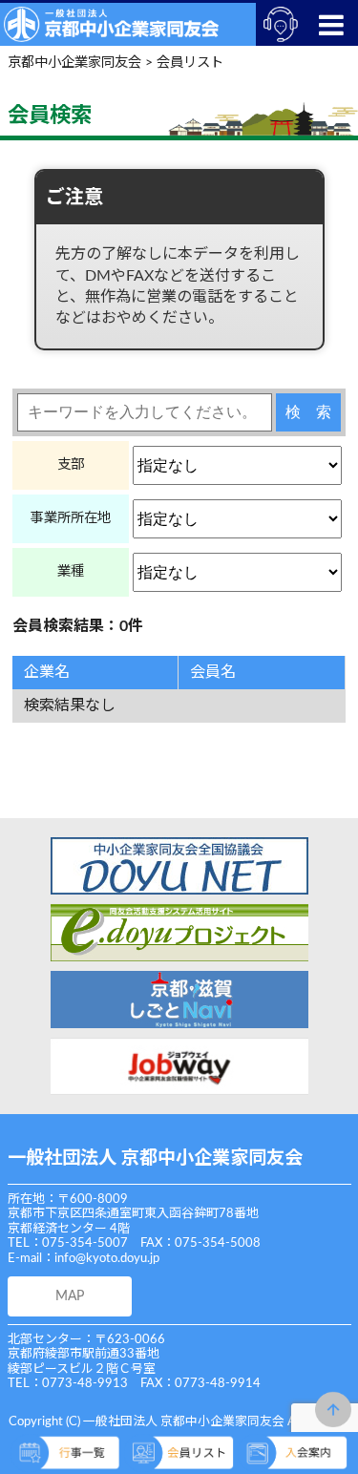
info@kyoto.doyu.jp (106, 1259)
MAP (69, 1296)
